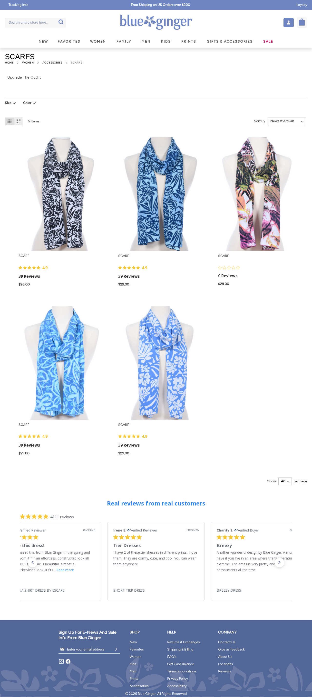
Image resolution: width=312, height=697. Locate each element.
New (133, 642)
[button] (288, 22)
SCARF (24, 256)
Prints (134, 679)
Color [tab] (27, 103)
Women (135, 657)
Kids (133, 664)
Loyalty (301, 5)
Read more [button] (65, 570)
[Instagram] (61, 663)
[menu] (156, 41)
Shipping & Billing (180, 649)
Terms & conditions (181, 671)
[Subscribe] (116, 649)
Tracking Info (18, 5)
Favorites (137, 649)
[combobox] (35, 23)
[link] (52, 590)
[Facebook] (68, 663)
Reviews (224, 671)
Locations (225, 664)
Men (133, 671)
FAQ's (171, 657)
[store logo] (156, 22)
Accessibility (176, 686)
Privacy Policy (177, 679)
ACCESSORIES (52, 62)
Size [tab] (8, 103)
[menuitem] (43, 41)
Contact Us (226, 642)
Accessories (139, 686)
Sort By (259, 121)
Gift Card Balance (180, 664)
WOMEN (28, 62)
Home (9, 62)
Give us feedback (231, 649)
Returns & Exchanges (183, 642)
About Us (225, 657)
